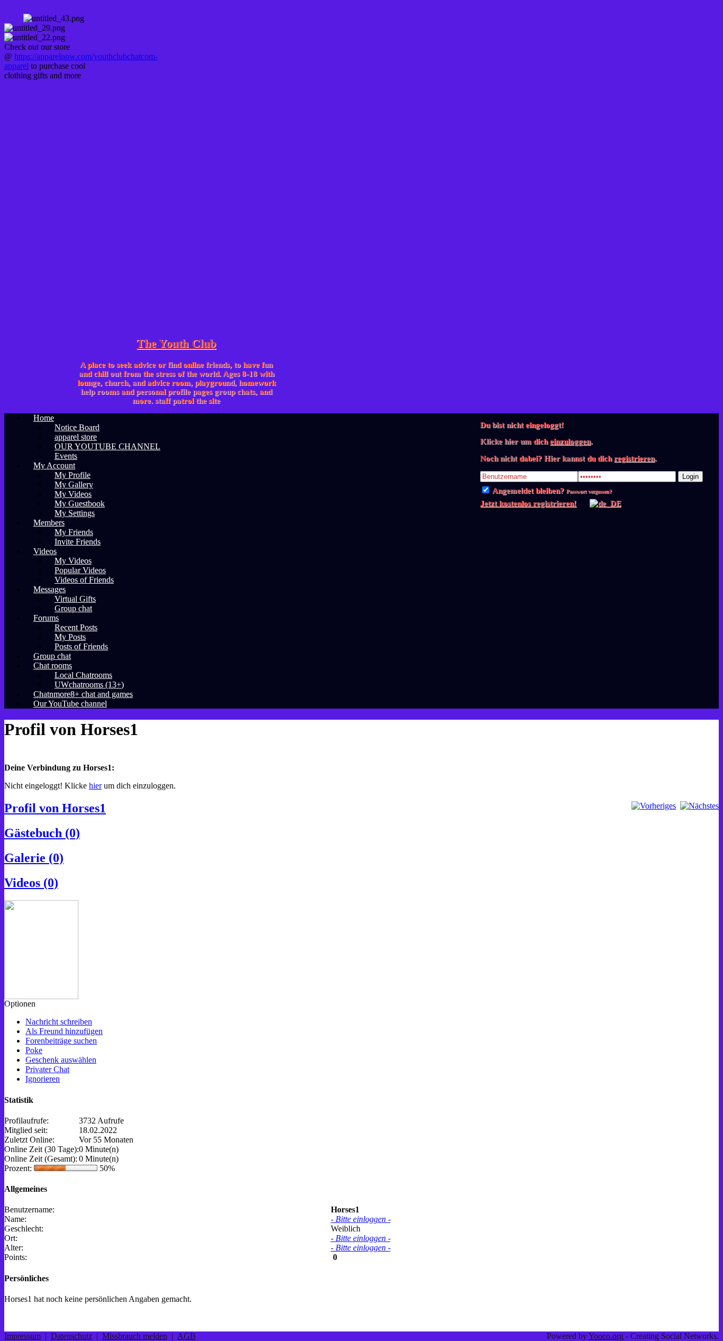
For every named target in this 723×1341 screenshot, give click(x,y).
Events (66, 455)
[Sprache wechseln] (600, 503)
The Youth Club (176, 343)
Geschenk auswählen (60, 1059)
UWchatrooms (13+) (89, 684)
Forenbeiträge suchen (61, 1040)
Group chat (73, 608)
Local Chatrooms (83, 674)
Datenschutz (71, 1335)
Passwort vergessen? (589, 491)
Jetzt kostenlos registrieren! (528, 503)
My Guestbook (80, 503)
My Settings (75, 513)
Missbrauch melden (134, 1335)
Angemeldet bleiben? (527, 490)
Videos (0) (31, 883)
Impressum (22, 1335)
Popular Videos (80, 570)
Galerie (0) (34, 858)
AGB (186, 1335)
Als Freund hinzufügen (64, 1031)
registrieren (634, 458)
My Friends (74, 532)
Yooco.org (606, 1335)
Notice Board (77, 427)
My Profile (73, 474)
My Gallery (74, 484)
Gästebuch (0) (42, 833)
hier (95, 785)
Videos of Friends (84, 579)
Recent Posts (76, 627)
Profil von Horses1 (55, 808)
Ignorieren (42, 1078)
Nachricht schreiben (58, 1021)
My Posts (70, 636)
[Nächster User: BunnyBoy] (699, 805)
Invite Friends (78, 541)
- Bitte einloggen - (361, 1219)
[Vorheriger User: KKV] (653, 805)
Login (690, 477)
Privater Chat (47, 1069)
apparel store (76, 436)
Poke (33, 1050)
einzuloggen (570, 441)
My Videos (73, 494)
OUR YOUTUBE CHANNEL (107, 446)
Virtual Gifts (75, 598)
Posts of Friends (81, 646)
